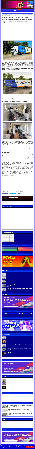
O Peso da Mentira (9, 352)
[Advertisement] (17, 33)
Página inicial (4, 14)
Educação (15, 191)
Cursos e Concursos (11, 191)
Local (7, 14)
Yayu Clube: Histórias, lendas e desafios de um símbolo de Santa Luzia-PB (17, 409)
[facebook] (9, 248)
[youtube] (25, 250)
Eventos (18, 191)
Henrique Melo (15, 197)
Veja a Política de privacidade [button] (5, 447)
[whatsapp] (9, 250)
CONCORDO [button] (30, 446)
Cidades (7, 191)
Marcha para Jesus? (9, 340)
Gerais (21, 191)
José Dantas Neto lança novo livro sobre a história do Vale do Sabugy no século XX (19, 288)
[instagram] (25, 248)
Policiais (27, 313)
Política (30, 313)
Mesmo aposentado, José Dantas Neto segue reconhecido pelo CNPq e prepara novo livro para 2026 (19, 285)
